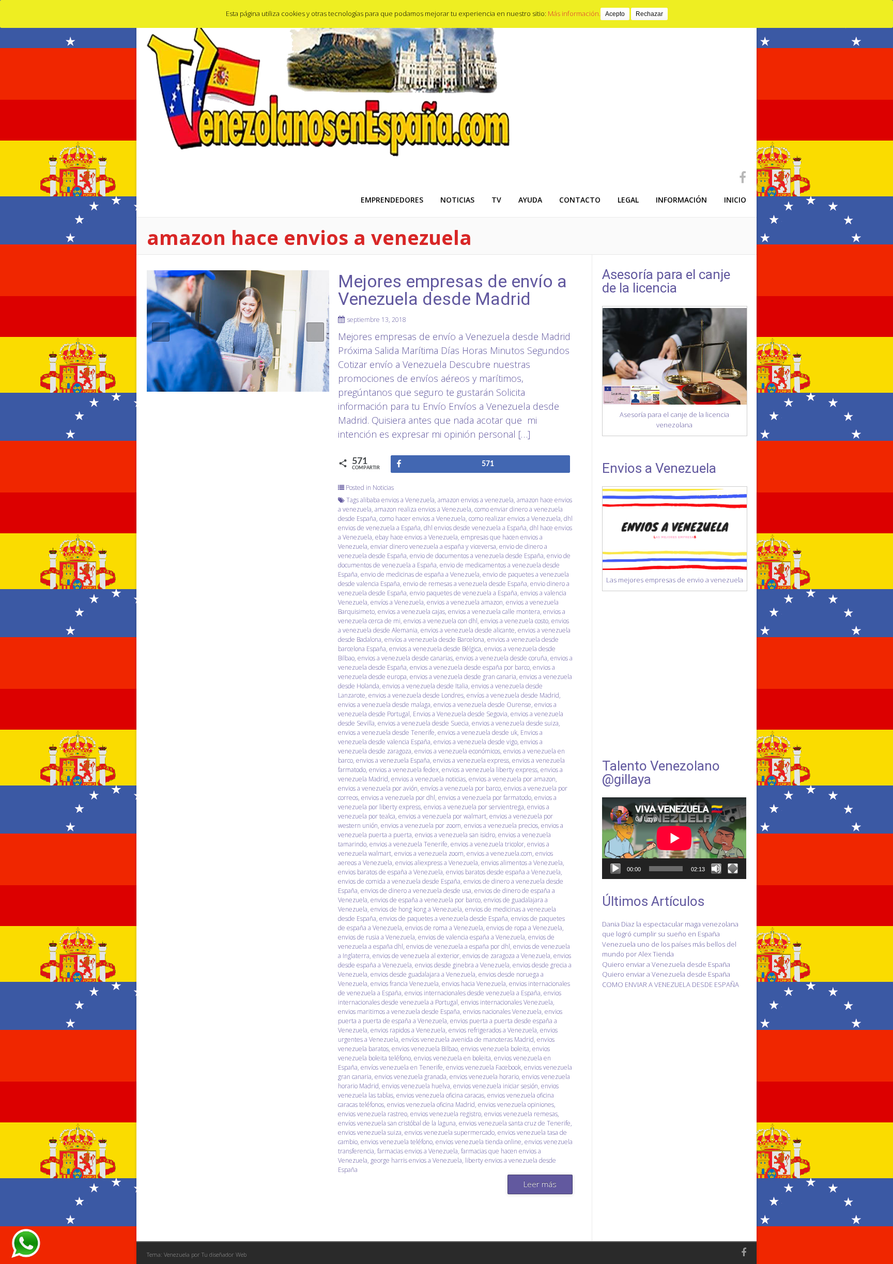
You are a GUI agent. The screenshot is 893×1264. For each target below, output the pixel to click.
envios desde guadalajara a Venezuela (423, 974)
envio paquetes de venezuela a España (463, 593)
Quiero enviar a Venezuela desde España (666, 964)
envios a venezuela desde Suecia (423, 723)
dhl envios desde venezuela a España (475, 527)
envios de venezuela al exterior (416, 955)
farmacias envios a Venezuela (417, 1151)
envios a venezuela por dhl (398, 797)
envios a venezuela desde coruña (501, 658)
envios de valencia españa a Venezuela (471, 937)
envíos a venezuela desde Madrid (513, 695)
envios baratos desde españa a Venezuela (503, 872)
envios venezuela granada (410, 1076)
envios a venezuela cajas (411, 611)
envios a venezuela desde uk (477, 732)
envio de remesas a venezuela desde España (465, 583)
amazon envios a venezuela (476, 500)
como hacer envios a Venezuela (422, 518)
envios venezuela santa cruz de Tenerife (515, 1123)
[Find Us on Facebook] (739, 177)
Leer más (540, 1184)
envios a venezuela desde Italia (425, 686)
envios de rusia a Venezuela (376, 937)
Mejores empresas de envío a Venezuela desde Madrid (452, 290)
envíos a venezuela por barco (461, 788)
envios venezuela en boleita (452, 1058)
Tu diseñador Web (224, 1254)
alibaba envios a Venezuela (397, 500)
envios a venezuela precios (501, 825)
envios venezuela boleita (495, 1048)
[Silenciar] (716, 869)
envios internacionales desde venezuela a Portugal (449, 998)
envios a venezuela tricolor (487, 844)
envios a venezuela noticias (428, 779)
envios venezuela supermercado (450, 1132)
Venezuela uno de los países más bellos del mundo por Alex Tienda (669, 949)
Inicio (735, 200)
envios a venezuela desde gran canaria (463, 676)
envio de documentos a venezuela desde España (477, 555)
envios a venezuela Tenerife (408, 844)
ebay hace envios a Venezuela (416, 537)
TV (496, 200)
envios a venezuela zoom (429, 853)
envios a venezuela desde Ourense (482, 704)
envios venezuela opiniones (516, 1104)
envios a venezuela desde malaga (384, 704)
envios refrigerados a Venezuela (493, 1030)
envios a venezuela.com (499, 853)
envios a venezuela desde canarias (405, 658)
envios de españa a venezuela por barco (426, 900)
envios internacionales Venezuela (507, 1002)
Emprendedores (392, 200)
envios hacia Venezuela (474, 983)
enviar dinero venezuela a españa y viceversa (433, 546)
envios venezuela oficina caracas (440, 1095)
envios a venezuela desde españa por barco (470, 667)
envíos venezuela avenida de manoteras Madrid (468, 1039)
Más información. (574, 13)
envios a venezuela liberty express (489, 769)
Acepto (615, 14)
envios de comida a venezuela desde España (399, 881)
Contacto (580, 200)
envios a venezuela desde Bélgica (435, 648)
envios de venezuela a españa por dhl (458, 946)
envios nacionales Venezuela (502, 1011)
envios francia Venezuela (405, 983)
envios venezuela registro (445, 1113)
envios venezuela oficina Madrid (431, 1104)
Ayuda (530, 200)
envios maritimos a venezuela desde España (399, 1011)
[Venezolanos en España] (331, 154)
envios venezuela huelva (416, 1086)
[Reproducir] (615, 869)
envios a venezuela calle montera (494, 611)
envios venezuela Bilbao (425, 1048)
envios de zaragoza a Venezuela (506, 955)
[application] (674, 837)
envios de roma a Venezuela (444, 927)
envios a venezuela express (471, 760)
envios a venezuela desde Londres (416, 695)
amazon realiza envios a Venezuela (423, 509)
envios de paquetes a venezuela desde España (443, 918)
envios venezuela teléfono (397, 1141)
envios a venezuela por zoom (421, 825)
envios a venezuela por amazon (512, 779)
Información (681, 200)
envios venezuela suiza (370, 1132)
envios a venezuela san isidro (455, 834)
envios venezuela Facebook (483, 1067)
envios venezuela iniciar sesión (495, 1086)
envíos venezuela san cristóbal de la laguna (397, 1123)
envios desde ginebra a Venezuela (462, 965)
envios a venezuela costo (514, 620)
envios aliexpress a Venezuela (436, 862)
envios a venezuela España (393, 760)
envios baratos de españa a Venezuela (390, 872)
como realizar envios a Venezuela (515, 518)
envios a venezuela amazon (465, 602)
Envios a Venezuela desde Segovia (460, 714)
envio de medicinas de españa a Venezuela (420, 574)
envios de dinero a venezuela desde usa (416, 890)
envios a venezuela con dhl (441, 620)
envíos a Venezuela (397, 602)
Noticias (457, 200)
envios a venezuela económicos (457, 751)
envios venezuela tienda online (478, 1141)
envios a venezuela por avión (378, 788)
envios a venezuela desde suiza (515, 723)
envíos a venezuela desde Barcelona (434, 639)
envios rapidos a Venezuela (408, 1030)
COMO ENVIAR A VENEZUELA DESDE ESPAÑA (670, 984)
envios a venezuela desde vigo (475, 741)
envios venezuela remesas (521, 1113)
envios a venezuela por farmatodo (484, 797)
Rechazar (649, 14)
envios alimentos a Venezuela (522, 862)
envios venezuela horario (484, 1076)
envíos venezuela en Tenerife (402, 1067)
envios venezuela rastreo (372, 1113)
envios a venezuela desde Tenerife (386, 732)
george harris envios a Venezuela (416, 1160)
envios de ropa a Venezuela (524, 927)
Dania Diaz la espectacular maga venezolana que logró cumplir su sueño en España (670, 929)
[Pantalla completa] (733, 869)
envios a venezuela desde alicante (468, 630)
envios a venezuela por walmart (442, 816)
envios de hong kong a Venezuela (416, 909)
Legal (628, 200)
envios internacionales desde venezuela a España (473, 993)
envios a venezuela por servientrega (474, 807)
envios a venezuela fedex (404, 769)
